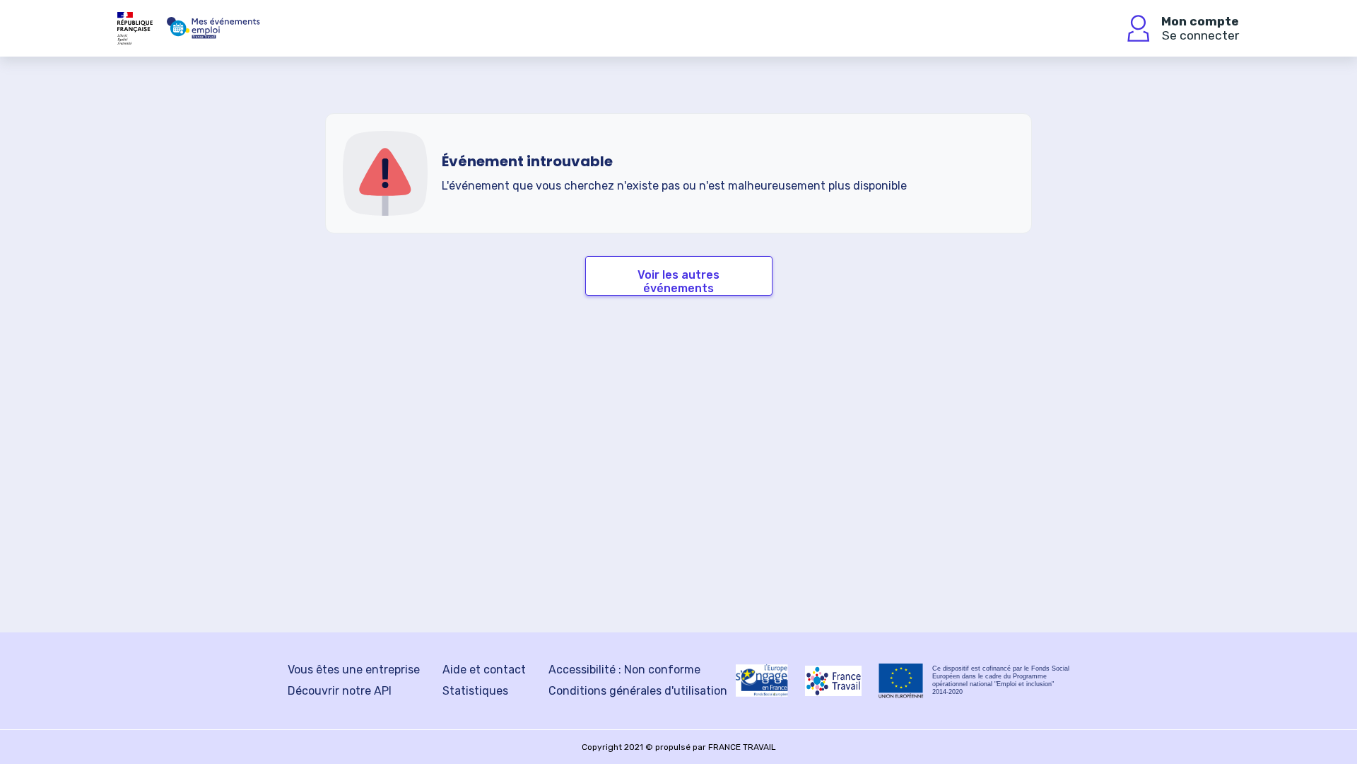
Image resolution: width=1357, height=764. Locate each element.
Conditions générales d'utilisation (637, 691)
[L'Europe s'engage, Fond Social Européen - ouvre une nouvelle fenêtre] (762, 680)
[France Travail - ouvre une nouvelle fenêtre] (833, 681)
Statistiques (475, 691)
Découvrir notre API (340, 691)
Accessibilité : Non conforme (624, 669)
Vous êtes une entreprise (354, 669)
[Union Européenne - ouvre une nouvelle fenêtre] (901, 681)
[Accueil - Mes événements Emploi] (213, 28)
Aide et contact (484, 669)
